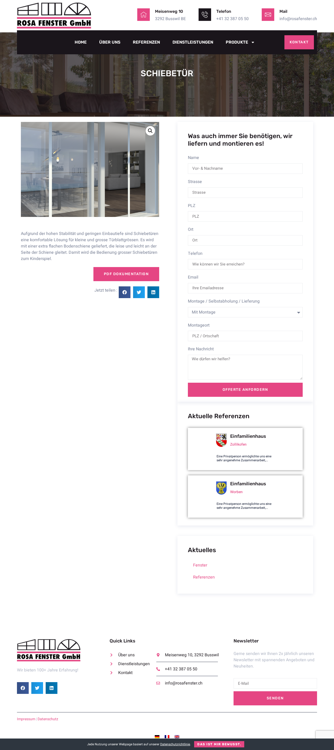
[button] (150, 130)
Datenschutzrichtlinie (175, 744)
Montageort (199, 325)
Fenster (200, 565)
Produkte (237, 42)
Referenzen (146, 42)
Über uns (109, 42)
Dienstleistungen (192, 42)
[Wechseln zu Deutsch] (157, 736)
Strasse (195, 182)
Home (81, 42)
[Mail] (268, 14)
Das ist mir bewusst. (219, 744)
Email (193, 277)
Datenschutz (48, 719)
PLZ (191, 206)
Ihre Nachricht (201, 349)
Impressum (26, 719)
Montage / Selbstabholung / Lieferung (224, 301)
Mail (283, 11)
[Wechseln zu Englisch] (177, 736)
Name (193, 158)
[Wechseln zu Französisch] (167, 736)
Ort (190, 229)
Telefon (195, 253)
